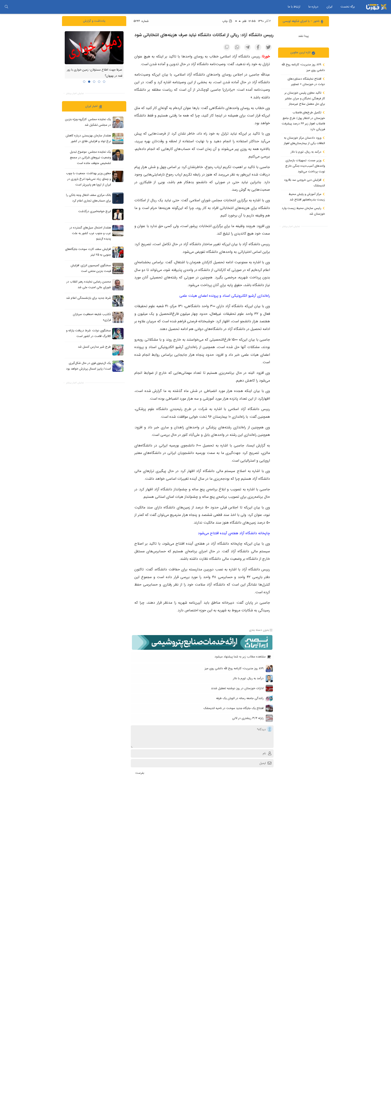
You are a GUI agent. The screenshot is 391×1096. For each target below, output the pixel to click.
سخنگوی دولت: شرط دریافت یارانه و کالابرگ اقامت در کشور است (88, 333)
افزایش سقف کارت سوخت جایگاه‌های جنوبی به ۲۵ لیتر (88, 252)
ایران (329, 6)
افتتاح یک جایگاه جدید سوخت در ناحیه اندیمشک (233, 708)
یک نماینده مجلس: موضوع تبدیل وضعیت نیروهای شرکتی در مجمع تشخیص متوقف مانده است (90, 157)
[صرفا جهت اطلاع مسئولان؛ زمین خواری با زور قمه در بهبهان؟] (94, 47)
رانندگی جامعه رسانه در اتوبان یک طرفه (240, 698)
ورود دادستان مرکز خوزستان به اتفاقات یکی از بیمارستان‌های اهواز (304, 140)
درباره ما (313, 6)
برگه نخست (348, 6)
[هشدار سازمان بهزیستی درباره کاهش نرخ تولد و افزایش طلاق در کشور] (118, 138)
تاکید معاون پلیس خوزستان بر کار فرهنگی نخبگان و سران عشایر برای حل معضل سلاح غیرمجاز (304, 98)
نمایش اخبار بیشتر (291, 226)
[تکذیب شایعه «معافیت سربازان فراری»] (118, 317)
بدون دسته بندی (259, 630)
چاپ (225, 21)
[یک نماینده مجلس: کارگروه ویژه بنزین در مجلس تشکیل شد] (118, 122)
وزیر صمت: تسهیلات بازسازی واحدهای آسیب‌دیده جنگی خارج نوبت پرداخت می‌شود (305, 166)
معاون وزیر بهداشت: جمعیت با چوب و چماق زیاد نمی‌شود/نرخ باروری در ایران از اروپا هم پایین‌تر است (88, 179)
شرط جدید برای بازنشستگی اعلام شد (88, 298)
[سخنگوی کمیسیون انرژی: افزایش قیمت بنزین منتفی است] (118, 268)
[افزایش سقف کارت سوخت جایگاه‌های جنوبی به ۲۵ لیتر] (118, 252)
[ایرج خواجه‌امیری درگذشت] (118, 214)
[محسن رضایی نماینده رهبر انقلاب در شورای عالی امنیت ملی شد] (118, 284)
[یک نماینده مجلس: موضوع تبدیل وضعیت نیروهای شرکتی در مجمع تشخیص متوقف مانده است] (118, 155)
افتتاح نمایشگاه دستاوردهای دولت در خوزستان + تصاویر (306, 81)
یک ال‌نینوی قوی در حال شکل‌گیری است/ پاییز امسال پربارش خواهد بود (88, 366)
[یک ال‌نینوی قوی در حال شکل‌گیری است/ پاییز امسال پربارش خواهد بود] (118, 366)
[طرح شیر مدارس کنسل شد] (118, 349)
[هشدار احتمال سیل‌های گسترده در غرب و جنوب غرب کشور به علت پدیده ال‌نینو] (118, 230)
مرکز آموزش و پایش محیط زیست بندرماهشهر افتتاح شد (307, 197)
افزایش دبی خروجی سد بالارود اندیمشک (304, 183)
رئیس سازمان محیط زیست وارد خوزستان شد (303, 211)
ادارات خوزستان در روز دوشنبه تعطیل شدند (237, 688)
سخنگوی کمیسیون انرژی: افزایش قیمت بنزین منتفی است (91, 268)
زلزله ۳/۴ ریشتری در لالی (248, 718)
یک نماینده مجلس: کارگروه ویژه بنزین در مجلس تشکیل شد (88, 122)
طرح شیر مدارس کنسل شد (94, 346)
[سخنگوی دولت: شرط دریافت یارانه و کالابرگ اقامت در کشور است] (118, 333)
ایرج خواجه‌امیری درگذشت (94, 211)
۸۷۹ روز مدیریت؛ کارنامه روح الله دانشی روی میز (303, 67)
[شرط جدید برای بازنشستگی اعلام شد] (118, 300)
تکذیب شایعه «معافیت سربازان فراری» (92, 317)
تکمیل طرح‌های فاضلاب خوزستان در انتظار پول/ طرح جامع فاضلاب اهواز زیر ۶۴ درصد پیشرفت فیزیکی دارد (303, 121)
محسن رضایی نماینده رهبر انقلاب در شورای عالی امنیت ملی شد (88, 284)
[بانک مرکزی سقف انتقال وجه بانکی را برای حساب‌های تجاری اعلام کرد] (118, 198)
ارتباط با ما (294, 6)
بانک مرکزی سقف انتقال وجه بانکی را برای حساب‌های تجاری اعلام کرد (88, 198)
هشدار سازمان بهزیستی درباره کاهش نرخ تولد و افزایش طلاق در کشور (88, 138)
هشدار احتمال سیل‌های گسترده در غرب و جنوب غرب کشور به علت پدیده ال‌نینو (90, 233)
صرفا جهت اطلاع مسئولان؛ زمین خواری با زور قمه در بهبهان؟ (94, 72)
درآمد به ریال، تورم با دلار (306, 151)
